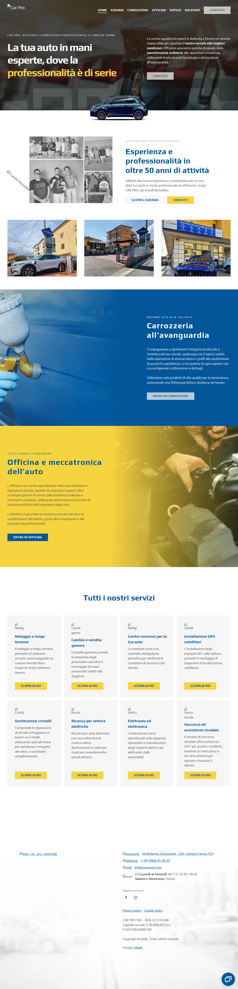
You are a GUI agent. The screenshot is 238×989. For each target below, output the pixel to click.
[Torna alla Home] (28, 10)
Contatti (217, 10)
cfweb (138, 947)
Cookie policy (153, 910)
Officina (159, 10)
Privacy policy (132, 910)
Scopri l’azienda (144, 200)
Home (102, 10)
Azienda (117, 10)
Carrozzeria (137, 10)
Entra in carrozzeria (170, 396)
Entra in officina (27, 537)
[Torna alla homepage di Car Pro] (38, 854)
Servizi (175, 10)
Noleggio (192, 10)
